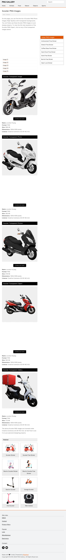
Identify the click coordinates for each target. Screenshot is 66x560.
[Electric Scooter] (10, 478)
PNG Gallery (8, 2)
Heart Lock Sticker (46, 63)
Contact (4, 521)
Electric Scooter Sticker (11, 471)
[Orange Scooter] (29, 478)
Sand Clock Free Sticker (48, 52)
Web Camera (29, 506)
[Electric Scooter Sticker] (10, 460)
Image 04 (5, 68)
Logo (3, 532)
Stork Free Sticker (46, 55)
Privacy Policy (6, 524)
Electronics (5, 538)
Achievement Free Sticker (49, 41)
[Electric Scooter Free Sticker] (29, 460)
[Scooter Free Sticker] (29, 444)
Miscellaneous (6, 535)
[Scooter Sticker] (10, 444)
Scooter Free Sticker (29, 455)
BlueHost (26, 554)
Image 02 (5, 62)
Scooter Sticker (10, 455)
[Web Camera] (29, 494)
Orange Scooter (29, 489)
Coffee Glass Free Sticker (48, 48)
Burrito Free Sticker (47, 59)
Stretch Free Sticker (47, 44)
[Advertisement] (19, 44)
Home (4, 14)
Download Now (19, 118)
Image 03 (5, 65)
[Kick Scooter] (10, 494)
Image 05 (5, 71)
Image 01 (5, 59)
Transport (8, 14)
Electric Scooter (10, 489)
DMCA (4, 518)
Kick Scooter (10, 506)
